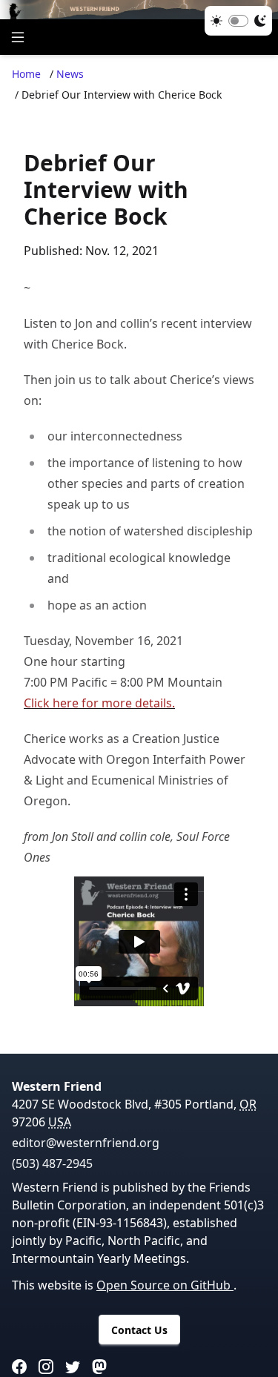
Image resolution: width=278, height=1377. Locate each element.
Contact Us (139, 1330)
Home (26, 74)
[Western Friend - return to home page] (139, 9)
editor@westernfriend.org (85, 1143)
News (70, 74)
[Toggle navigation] (18, 37)
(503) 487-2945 (52, 1163)
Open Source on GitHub (165, 1285)
